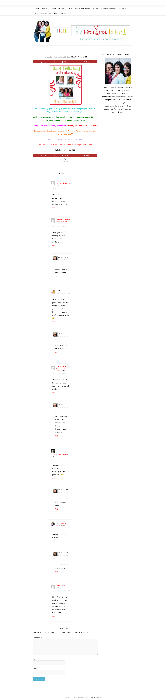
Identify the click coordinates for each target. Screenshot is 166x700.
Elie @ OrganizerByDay (63, 183)
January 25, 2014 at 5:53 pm (63, 590)
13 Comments (65, 161)
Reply (53, 208)
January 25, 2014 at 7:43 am (58, 459)
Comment (37, 638)
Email (35, 669)
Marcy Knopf (61, 586)
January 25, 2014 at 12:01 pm (63, 528)
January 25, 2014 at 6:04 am (63, 293)
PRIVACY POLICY (96, 697)
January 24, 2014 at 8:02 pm (58, 188)
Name (36, 659)
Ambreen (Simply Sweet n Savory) (63, 220)
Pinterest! (94, 126)
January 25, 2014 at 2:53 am (58, 226)
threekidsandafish (59, 454)
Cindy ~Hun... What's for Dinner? (61, 369)
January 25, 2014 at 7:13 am (58, 373)
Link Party (65, 52)
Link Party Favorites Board (76, 126)
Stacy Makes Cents (61, 524)
